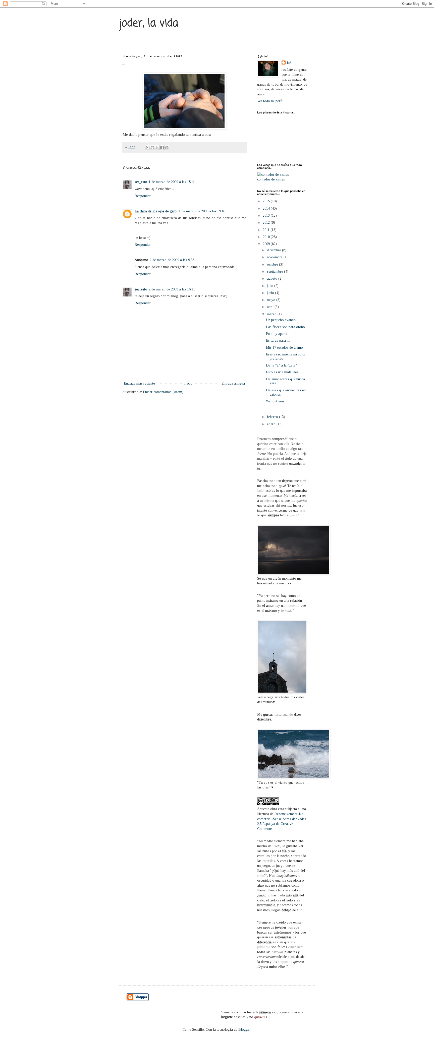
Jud (289, 63)
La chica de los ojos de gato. (156, 211)
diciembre (274, 250)
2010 (267, 237)
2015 (267, 201)
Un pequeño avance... (281, 320)
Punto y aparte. (277, 334)
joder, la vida (148, 23)
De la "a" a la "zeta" (281, 365)
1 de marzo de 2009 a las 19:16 (202, 211)
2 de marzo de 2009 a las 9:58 (172, 260)
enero (272, 424)
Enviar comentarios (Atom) (163, 392)
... (267, 408)
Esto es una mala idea (282, 372)
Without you (275, 401)
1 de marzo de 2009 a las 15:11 (172, 182)
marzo (272, 314)
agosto (272, 278)
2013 (267, 215)
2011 (266, 230)
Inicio (188, 383)
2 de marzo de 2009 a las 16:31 (172, 289)
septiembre (275, 271)
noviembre (275, 257)
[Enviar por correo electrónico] (147, 147)
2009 (267, 244)
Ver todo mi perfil (270, 101)
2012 (267, 222)
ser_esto (141, 182)
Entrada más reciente (139, 383)
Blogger (244, 1029)
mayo (271, 300)
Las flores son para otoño (285, 327)
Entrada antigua (233, 383)
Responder (143, 196)
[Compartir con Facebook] (162, 147)
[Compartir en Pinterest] (166, 147)
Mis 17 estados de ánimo (284, 347)
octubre (273, 264)
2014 (267, 208)
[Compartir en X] (157, 147)
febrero (273, 417)
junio (271, 293)
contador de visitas (271, 179)
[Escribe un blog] (152, 147)
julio (270, 286)
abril (271, 307)
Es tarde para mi (278, 340)
